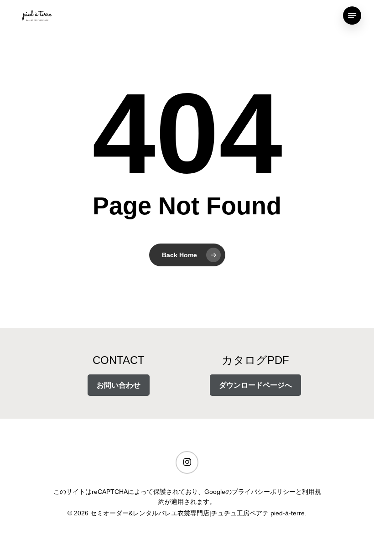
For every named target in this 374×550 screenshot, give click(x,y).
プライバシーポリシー (264, 491)
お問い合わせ (118, 385)
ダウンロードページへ (255, 385)
